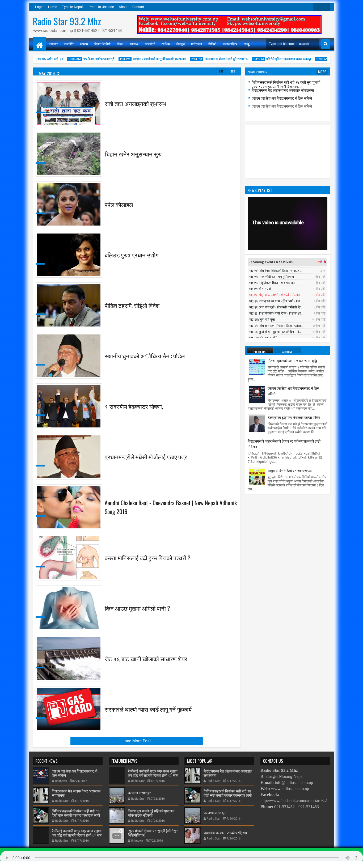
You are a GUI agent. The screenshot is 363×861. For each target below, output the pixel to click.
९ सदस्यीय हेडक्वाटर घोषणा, (134, 406)
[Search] (325, 44)
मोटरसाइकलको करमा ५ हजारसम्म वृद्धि (292, 360)
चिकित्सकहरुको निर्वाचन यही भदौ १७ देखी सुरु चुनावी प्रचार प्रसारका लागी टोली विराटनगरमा (286, 91)
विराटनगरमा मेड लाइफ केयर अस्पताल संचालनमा (283, 96)
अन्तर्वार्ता (150, 43)
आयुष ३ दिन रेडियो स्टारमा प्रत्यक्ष (290, 470)
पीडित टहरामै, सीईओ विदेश (132, 305)
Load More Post (137, 741)
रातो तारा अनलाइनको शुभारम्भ (135, 103)
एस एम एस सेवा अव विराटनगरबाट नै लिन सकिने (282, 104)
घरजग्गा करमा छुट (139, 792)
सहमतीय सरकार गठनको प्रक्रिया (225, 832)
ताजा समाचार (257, 71)
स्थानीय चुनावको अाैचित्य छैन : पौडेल (145, 355)
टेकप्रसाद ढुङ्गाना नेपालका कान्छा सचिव (294, 417)
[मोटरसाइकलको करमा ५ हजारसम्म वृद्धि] (257, 366)
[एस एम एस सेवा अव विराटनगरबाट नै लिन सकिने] (257, 394)
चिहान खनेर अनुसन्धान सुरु (133, 154)
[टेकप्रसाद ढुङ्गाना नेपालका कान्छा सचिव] (257, 423)
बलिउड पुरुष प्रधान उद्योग (131, 255)
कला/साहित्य (230, 43)
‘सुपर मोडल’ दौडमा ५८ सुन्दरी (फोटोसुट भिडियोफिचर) (153, 833)
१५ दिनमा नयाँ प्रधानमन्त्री (85, 59)
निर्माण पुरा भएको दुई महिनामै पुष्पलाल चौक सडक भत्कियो (151, 813)
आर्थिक (166, 43)
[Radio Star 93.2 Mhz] (39, 43)
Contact (138, 7)
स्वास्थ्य (134, 43)
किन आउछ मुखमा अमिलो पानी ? (137, 608)
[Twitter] (317, 7)
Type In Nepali (72, 7)
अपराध (84, 43)
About (123, 7)
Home (52, 7)
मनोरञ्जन (196, 43)
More (322, 71)
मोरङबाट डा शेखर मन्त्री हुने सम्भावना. (212, 59)
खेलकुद (180, 43)
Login (39, 7)
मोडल (120, 43)
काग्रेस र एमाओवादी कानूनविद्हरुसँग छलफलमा (145, 59)
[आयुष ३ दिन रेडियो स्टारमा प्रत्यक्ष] (257, 476)
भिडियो (212, 43)
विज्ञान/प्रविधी (102, 43)
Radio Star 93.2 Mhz (67, 21)
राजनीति (69, 43)
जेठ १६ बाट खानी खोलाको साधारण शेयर (146, 658)
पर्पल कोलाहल (119, 204)
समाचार (53, 43)
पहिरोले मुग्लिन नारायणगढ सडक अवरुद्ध (274, 59)
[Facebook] (326, 7)
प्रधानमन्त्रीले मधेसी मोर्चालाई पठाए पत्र (146, 456)
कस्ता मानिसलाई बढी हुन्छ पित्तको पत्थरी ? (148, 557)
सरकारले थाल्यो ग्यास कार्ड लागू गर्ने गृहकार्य (148, 709)
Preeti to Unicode (101, 7)
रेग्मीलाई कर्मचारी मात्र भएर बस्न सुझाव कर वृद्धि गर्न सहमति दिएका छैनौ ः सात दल (289, 83)
